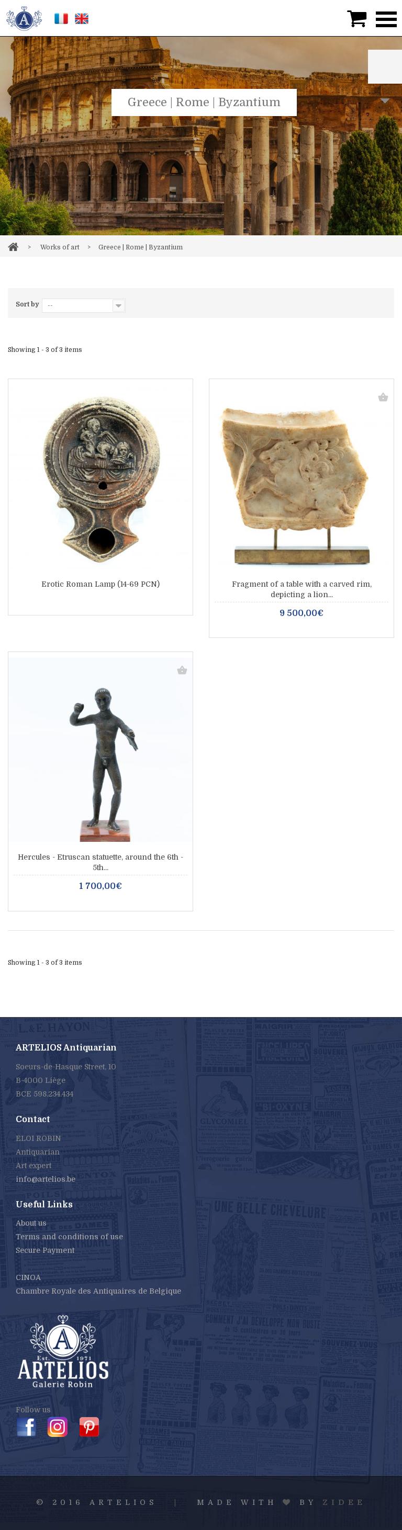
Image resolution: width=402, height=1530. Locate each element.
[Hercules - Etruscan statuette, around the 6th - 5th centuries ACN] (100, 750)
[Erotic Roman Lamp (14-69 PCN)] (100, 477)
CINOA (28, 1277)
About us (31, 1223)
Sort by (27, 304)
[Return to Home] (13, 245)
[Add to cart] (383, 397)
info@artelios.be (45, 1179)
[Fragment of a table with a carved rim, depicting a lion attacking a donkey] (301, 477)
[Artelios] (24, 17)
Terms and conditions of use (69, 1236)
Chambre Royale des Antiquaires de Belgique (98, 1291)
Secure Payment (45, 1250)
